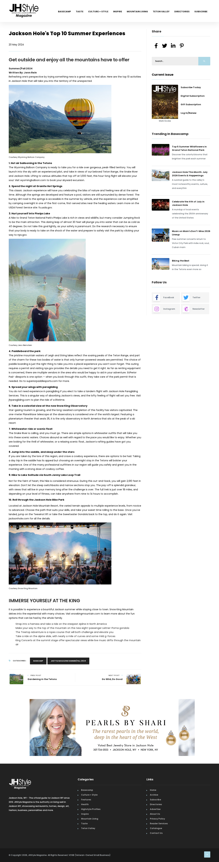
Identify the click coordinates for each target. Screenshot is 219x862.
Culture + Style (98, 11)
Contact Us (156, 833)
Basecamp (64, 11)
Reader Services (159, 823)
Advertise (155, 809)
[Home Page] (24, 6)
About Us (155, 813)
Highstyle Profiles (90, 809)
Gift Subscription (191, 104)
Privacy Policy (157, 818)
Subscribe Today (191, 87)
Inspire (117, 11)
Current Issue (162, 74)
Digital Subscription (193, 96)
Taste (79, 11)
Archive (154, 794)
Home (153, 790)
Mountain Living (137, 11)
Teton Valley (161, 11)
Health (85, 804)
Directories (182, 11)
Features (86, 799)
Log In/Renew (188, 113)
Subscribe (200, 11)
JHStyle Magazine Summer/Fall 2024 (68, 661)
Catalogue (156, 828)
